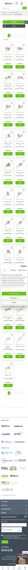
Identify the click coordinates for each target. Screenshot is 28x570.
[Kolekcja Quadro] (5, 483)
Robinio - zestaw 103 (8, 260)
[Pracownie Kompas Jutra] (20, 460)
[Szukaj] (24, 8)
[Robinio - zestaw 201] (20, 106)
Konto (8, 569)
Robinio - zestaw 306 (20, 86)
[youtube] (8, 550)
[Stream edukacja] (4, 468)
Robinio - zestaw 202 (8, 115)
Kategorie (14, 22)
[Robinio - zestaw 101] (8, 222)
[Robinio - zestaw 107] (20, 193)
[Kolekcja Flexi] (14, 483)
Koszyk (25, 569)
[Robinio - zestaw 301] (8, 164)
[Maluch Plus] (7, 452)
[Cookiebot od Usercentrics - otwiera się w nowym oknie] (20, 266)
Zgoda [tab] (4, 270)
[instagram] (11, 550)
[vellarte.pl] (19, 441)
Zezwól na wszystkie (14, 293)
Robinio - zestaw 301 (8, 173)
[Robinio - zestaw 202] (8, 106)
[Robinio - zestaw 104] (20, 251)
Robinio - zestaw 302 (8, 86)
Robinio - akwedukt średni (8, 318)
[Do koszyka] (8, 67)
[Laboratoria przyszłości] (13, 468)
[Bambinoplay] (22, 468)
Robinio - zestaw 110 (8, 202)
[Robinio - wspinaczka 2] (20, 309)
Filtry (14, 26)
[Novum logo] (19, 433)
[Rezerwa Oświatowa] (8, 495)
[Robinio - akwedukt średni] (8, 309)
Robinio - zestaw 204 (20, 144)
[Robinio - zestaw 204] (20, 135)
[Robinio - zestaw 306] (20, 77)
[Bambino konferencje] (15, 476)
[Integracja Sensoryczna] (18, 452)
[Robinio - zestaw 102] (20, 222)
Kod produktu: (6, 59)
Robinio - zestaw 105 (8, 144)
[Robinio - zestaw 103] (8, 251)
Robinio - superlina (20, 346)
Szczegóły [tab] (12, 270)
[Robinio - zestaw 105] (8, 135)
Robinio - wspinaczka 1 (8, 347)
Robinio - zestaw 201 (20, 115)
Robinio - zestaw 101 (8, 231)
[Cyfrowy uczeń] (7, 460)
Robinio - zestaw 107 (20, 202)
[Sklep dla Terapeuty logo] (6, 441)
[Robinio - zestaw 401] (20, 48)
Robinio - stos (8, 375)
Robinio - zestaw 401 (20, 57)
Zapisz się (4, 542)
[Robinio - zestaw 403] (8, 48)
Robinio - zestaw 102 (20, 231)
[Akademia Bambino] (4, 476)
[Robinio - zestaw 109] (20, 164)
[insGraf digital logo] (6, 433)
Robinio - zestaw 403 (8, 57)
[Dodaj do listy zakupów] (11, 45)
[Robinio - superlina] (20, 338)
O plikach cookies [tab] (22, 270)
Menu (3, 569)
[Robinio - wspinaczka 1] (8, 338)
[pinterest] (5, 550)
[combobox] (14, 8)
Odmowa (14, 302)
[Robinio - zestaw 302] (8, 77)
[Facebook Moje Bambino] (2, 550)
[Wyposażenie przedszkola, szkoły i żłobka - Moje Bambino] (9, 3)
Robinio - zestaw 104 (20, 260)
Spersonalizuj (13, 298)
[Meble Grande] (7, 489)
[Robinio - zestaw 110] (8, 193)
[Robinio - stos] (8, 367)
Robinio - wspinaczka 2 (20, 318)
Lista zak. (14, 569)
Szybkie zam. (19, 569)
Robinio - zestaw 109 (20, 173)
